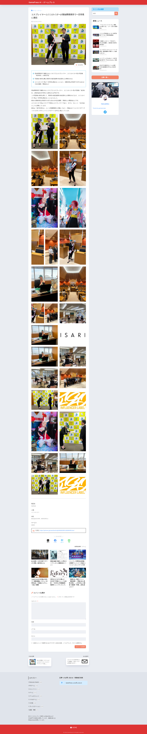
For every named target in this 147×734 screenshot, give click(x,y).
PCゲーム (33, 685)
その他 (32, 703)
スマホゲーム (34, 699)
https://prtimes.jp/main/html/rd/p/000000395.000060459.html (57, 530)
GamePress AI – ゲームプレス (42, 2)
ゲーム (84, 546)
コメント (34, 601)
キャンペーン (34, 689)
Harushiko (105, 104)
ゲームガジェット (35, 696)
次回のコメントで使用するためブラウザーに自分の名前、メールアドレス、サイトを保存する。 (58, 643)
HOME (74, 727)
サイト (33, 636)
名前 (32, 622)
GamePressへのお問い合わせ (74, 682)
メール (33, 629)
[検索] (116, 13)
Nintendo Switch (35, 682)
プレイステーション (36, 706)
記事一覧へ (105, 77)
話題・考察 (33, 710)
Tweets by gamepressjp (99, 108)
